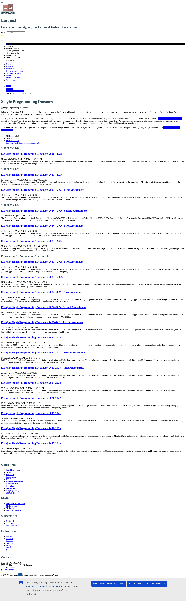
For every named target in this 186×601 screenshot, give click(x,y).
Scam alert (10, 493)
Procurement (11, 477)
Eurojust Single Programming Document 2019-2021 (31, 413)
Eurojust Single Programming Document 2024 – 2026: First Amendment (42, 225)
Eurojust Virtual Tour (14, 510)
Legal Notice (11, 488)
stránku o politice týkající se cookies (42, 586)
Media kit (10, 508)
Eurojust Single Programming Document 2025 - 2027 (31, 174)
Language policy (12, 490)
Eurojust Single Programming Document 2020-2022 (31, 398)
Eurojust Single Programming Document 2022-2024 (31, 337)
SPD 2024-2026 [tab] (12, 141)
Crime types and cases (15, 71)
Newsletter (10, 523)
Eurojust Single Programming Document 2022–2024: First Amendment (42, 322)
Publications (11, 75)
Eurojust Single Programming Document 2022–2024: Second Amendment (43, 307)
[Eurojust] (8, 14)
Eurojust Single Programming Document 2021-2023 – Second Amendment (43, 352)
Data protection (12, 484)
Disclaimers (10, 486)
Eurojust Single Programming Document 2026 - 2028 (31, 153)
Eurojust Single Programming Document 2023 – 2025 (32, 276)
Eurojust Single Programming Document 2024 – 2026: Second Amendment (44, 210)
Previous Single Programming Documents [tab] (23, 143)
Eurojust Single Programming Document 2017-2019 (31, 443)
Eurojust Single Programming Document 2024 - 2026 (31, 240)
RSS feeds (10, 521)
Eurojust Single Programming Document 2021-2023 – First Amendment (42, 367)
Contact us (10, 80)
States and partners (13, 73)
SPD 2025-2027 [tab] (12, 138)
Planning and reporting (15, 91)
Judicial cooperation (14, 69)
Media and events (13, 78)
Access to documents (14, 481)
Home (8, 44)
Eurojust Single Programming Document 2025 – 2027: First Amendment (42, 189)
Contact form (9, 570)
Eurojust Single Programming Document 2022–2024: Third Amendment (42, 291)
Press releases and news (15, 504)
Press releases (11, 526)
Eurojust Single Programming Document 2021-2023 (31, 382)
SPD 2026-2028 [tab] (12, 136)
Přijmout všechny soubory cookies (108, 584)
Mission (9, 472)
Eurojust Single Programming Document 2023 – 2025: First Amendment (42, 261)
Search (3, 33)
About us (9, 66)
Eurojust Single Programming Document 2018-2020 (31, 428)
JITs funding (11, 479)
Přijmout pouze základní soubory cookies (146, 584)
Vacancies (10, 475)
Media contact (11, 506)
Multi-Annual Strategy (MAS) (170, 118)
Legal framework (13, 470)
